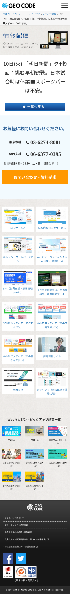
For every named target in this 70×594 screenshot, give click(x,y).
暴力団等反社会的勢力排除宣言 (18, 532)
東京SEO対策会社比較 (57, 442)
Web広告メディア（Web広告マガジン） (52, 325)
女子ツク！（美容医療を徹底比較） (52, 391)
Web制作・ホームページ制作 (18, 259)
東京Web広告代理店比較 (34, 464)
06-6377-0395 (45, 154)
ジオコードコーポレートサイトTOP (21, 14)
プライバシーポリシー (14, 518)
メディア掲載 (49, 14)
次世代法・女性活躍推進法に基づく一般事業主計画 (27, 539)
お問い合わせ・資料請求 (35, 177)
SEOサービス (17, 228)
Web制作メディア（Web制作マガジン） (18, 358)
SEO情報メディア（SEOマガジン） (18, 325)
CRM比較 (35, 440)
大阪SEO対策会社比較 (11, 464)
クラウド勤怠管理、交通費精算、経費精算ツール (52, 292)
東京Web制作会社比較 (11, 487)
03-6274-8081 (45, 142)
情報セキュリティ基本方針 (16, 525)
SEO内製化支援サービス (52, 228)
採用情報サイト (52, 356)
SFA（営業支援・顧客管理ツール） (18, 290)
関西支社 (18, 389)
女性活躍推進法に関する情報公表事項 (21, 547)
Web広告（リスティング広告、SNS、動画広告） (52, 259)
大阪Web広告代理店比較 (57, 464)
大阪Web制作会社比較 (34, 487)
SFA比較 (11, 440)
